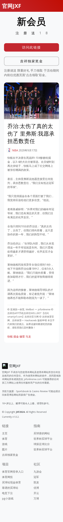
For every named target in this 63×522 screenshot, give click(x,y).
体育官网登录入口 (13, 471)
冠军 (36, 477)
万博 (36, 498)
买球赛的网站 (42, 433)
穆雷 (22, 336)
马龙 (28, 336)
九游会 (38, 471)
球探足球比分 (42, 444)
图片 (4, 449)
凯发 (36, 482)
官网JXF (11, 5)
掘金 (16, 336)
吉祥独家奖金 (31, 61)
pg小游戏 (7, 498)
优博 (36, 488)
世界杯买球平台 (43, 439)
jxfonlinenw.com (33, 379)
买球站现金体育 (11, 482)
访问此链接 (31, 47)
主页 (4, 433)
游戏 (4, 444)
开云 (36, 493)
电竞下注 (7, 493)
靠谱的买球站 (10, 488)
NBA (15, 150)
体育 (4, 439)
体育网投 (7, 477)
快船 (10, 336)
